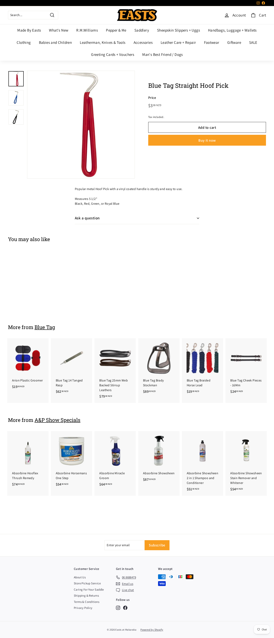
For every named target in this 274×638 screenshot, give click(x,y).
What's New (58, 30)
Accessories (143, 42)
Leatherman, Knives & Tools (102, 42)
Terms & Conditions (86, 602)
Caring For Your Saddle (89, 589)
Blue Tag (45, 327)
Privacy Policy (83, 608)
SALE (253, 42)
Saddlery (141, 30)
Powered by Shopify (151, 629)
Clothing (24, 42)
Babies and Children (55, 42)
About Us (80, 577)
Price (152, 97)
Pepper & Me (116, 30)
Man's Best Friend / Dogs (162, 54)
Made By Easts (29, 30)
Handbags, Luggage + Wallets (232, 30)
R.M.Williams (87, 30)
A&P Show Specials (57, 420)
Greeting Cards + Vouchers (112, 54)
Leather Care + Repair (178, 42)
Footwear (211, 42)
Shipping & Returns (86, 595)
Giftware (234, 42)
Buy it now (207, 140)
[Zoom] (81, 124)
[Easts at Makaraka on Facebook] (125, 607)
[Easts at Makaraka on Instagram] (118, 607)
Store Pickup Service (87, 583)
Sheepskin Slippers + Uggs (178, 30)
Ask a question (87, 218)
